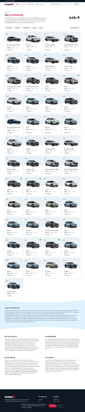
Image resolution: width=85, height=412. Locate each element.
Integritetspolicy (56, 401)
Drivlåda (17, 27)
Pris (40, 27)
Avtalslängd (26, 27)
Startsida (41, 399)
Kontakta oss (55, 399)
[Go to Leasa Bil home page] (9, 4)
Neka (60, 405)
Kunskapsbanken (41, 4)
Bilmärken (25, 4)
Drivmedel (8, 27)
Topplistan (32, 4)
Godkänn (52, 405)
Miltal (34, 27)
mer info (29, 407)
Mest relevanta (74, 27)
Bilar (19, 4)
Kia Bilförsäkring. (18, 374)
